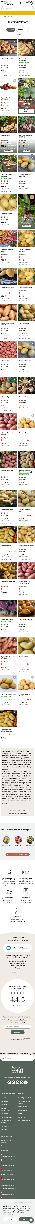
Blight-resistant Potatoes (6, 846)
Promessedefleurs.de (7, 1165)
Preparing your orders (24, 1098)
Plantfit (20, 1114)
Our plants (4, 1105)
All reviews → (17, 1005)
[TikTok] (26, 1082)
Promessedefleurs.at (7, 1180)
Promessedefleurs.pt (7, 1185)
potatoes (27, 751)
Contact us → (17, 972)
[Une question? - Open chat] (31, 1220)
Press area (4, 1130)
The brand (4, 1098)
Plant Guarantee (23, 1107)
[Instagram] (9, 1082)
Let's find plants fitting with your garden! (19, 854)
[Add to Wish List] (14, 41)
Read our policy (8, 1214)
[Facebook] (13, 1082)
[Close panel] (33, 1200)
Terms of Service (18, 1039)
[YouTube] (22, 1082)
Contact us (4, 1146)
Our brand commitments (5, 1109)
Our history (4, 1101)
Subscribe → (18, 1032)
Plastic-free (21, 1117)
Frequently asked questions (6, 1141)
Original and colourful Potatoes (18, 846)
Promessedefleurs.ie (9, 1160)
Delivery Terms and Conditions (24, 1102)
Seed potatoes (8, 16)
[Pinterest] (17, 1082)
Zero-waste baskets (24, 1121)
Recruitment (5, 1126)
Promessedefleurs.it (8, 1174)
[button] (20, 3)
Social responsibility (7, 1117)
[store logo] (8, 3)
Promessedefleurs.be (7, 1194)
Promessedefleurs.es (7, 1171)
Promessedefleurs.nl (9, 1189)
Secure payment (23, 1110)
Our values (4, 1114)
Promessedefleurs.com (8, 1156)
